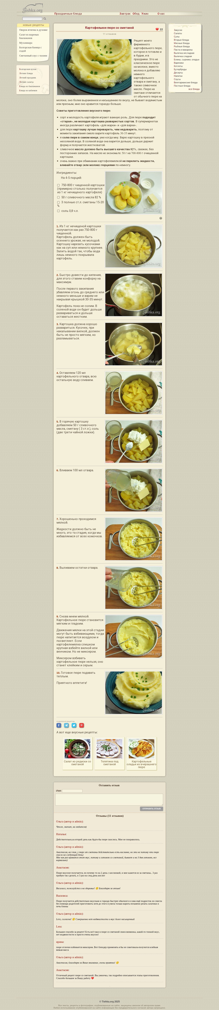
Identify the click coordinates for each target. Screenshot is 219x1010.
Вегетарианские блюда (185, 82)
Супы (177, 36)
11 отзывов (109, 34)
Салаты (178, 33)
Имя (58, 790)
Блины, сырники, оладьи (186, 59)
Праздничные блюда (68, 13)
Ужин (145, 13)
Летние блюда (26, 73)
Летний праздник (27, 77)
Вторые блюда (181, 39)
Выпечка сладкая (183, 56)
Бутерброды (180, 69)
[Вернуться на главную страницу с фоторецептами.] (32, 12)
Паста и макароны (183, 49)
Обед (136, 13)
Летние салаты (26, 81)
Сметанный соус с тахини (33, 55)
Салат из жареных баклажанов (29, 36)
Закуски (178, 29)
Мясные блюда (182, 43)
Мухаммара (25, 42)
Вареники (179, 62)
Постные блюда (182, 85)
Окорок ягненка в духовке (33, 29)
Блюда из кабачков (28, 90)
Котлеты (178, 66)
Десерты (178, 72)
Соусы (177, 79)
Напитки (178, 75)
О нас (161, 13)
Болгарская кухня (27, 68)
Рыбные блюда (182, 46)
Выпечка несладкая (184, 52)
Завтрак (125, 13)
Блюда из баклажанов (29, 86)
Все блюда (194, 88)
